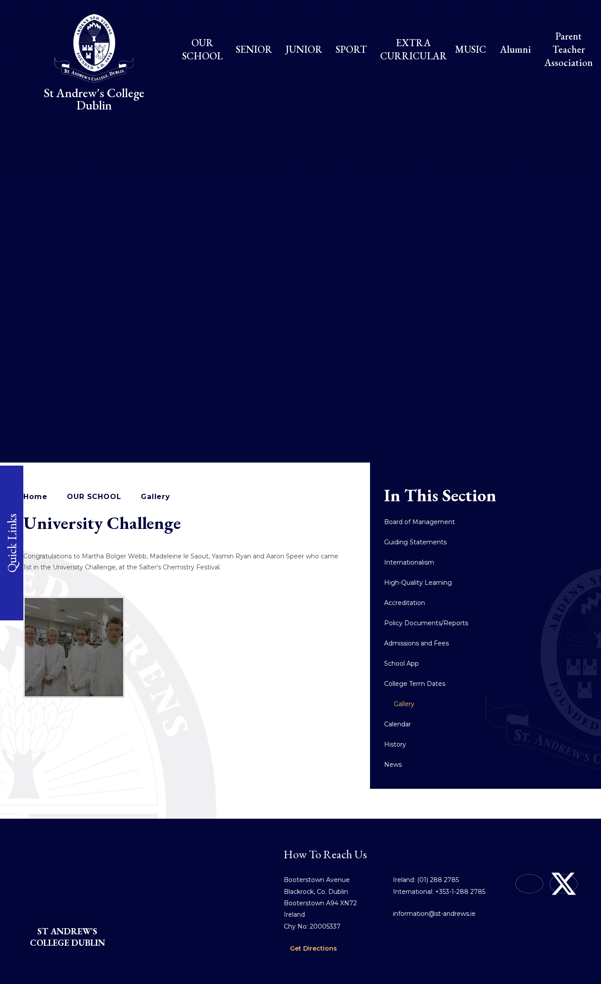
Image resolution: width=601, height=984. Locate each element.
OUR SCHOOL (94, 496)
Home (35, 496)
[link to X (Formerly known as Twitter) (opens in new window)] (564, 883)
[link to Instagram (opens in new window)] (529, 883)
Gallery (155, 496)
